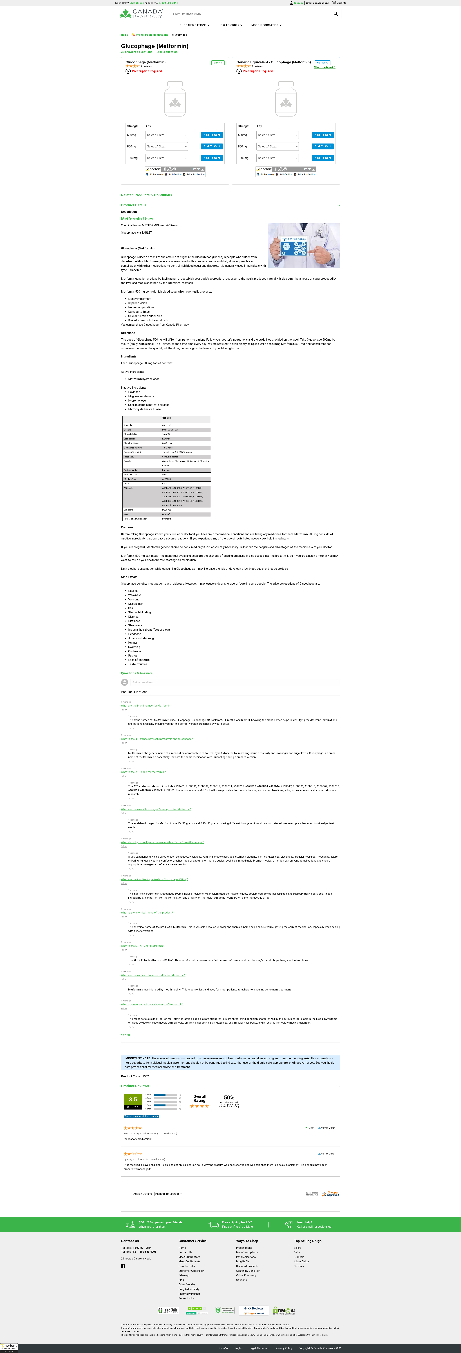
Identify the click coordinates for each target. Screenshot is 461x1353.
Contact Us (185, 1252)
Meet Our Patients (189, 1261)
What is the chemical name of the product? (147, 912)
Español (223, 1348)
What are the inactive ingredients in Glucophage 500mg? (154, 879)
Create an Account (317, 2)
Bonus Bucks (186, 1298)
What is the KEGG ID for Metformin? (142, 945)
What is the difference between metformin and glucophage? (157, 739)
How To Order (187, 1266)
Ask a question (167, 52)
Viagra (297, 1247)
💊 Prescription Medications (150, 34)
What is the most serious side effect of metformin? (152, 1004)
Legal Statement (259, 1348)
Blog (181, 1280)
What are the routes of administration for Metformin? (153, 975)
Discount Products (247, 1266)
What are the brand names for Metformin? (146, 705)
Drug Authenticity (189, 1289)
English (239, 1348)
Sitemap (184, 1275)
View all (125, 1034)
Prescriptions (244, 1247)
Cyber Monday (187, 1284)
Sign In (298, 2)
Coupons (241, 1280)
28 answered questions (136, 52)
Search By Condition (248, 1270)
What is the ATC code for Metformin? (143, 772)
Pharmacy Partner (189, 1293)
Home (125, 34)
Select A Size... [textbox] (156, 135)
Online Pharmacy (246, 1275)
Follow (124, 710)
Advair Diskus (302, 1261)
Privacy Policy (284, 1348)
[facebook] (123, 1265)
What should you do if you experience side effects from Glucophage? (162, 842)
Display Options (143, 1193)
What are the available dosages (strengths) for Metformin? (156, 809)
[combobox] (167, 135)
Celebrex (299, 1266)
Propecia (299, 1257)
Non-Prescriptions (247, 1252)
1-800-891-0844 (141, 1247)
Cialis (297, 1252)
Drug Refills (243, 1261)
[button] (9, 1348)
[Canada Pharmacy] (142, 13)
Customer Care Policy (191, 1270)
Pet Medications (246, 1257)
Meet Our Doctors (189, 1257)
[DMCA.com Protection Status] (284, 1310)
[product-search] (335, 13)
